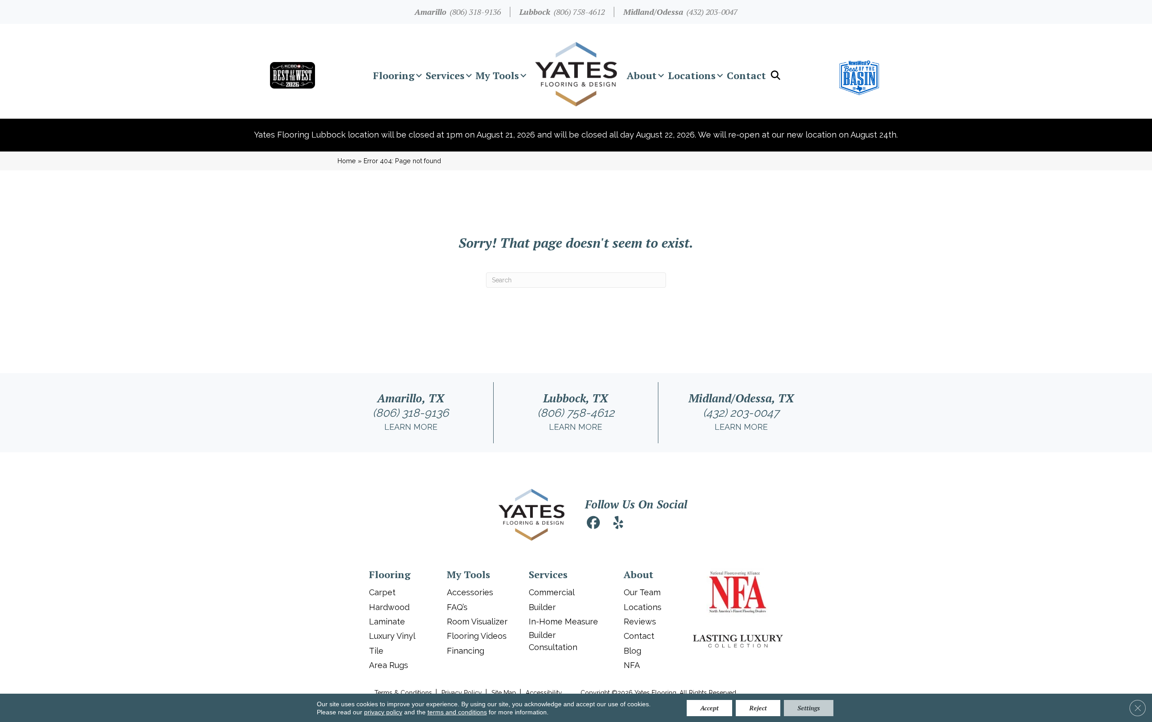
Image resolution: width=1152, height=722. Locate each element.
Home (347, 161)
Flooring (393, 75)
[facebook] (593, 524)
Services (445, 75)
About (642, 75)
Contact (746, 75)
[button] (418, 75)
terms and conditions (457, 712)
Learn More (410, 427)
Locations (692, 75)
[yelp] (618, 524)
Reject (758, 708)
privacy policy (383, 712)
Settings (808, 708)
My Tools (497, 75)
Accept (709, 708)
